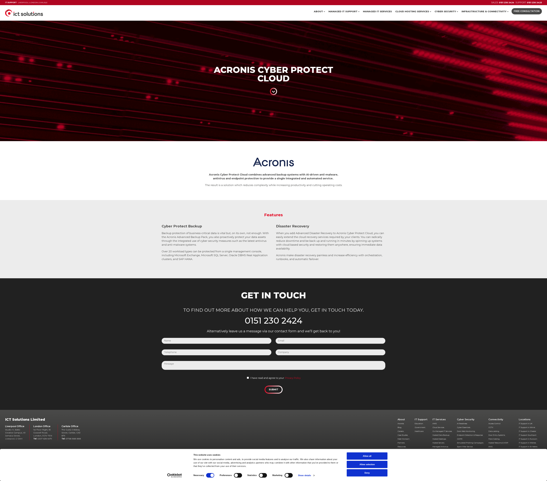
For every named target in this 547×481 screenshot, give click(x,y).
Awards (401, 423)
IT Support (421, 419)
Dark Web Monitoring (466, 431)
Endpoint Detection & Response (470, 435)
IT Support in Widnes (527, 443)
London (34, 2)
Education (419, 423)
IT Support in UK (525, 423)
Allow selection (367, 464)
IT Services (439, 419)
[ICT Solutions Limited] (21, 13)
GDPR (459, 439)
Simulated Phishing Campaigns (470, 443)
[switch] (238, 475)
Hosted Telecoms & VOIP (498, 443)
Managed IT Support (342, 11)
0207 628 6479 (44, 438)
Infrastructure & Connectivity (484, 11)
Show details (304, 475)
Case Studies (403, 435)
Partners (401, 443)
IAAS (490, 447)
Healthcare (419, 431)
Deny (367, 473)
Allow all (367, 456)
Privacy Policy (293, 378)
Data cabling (493, 431)
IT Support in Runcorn (528, 439)
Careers (401, 431)
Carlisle (43, 2)
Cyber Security (445, 11)
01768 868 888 (73, 438)
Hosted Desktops (439, 439)
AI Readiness (462, 423)
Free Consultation (527, 11)
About (318, 11)
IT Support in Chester (527, 431)
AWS (434, 423)
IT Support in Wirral (527, 427)
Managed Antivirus (440, 447)
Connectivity (495, 419)
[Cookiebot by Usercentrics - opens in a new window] (174, 475)
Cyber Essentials (463, 427)
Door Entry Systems (496, 435)
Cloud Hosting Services (412, 11)
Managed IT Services (377, 11)
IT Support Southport (527, 435)
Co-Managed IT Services (442, 431)
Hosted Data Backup (440, 435)
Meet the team (404, 439)
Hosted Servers (438, 443)
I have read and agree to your (267, 378)
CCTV (490, 427)
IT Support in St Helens (528, 447)
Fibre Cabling (494, 439)
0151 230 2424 (273, 320)
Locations (524, 419)
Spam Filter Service (465, 447)
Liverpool (23, 2)
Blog (399, 427)
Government (420, 427)
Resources (402, 447)
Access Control (494, 423)
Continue (273, 91)
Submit (273, 389)
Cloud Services (438, 427)
